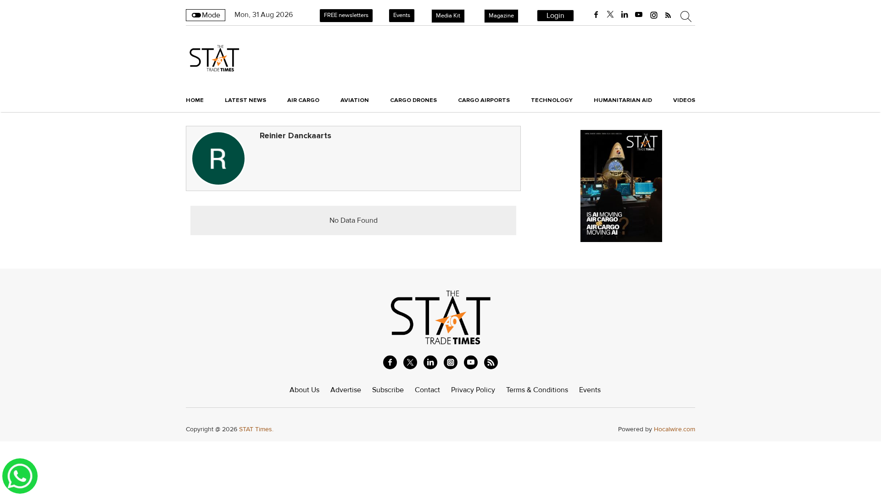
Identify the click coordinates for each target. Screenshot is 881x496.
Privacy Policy (473, 390)
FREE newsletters (346, 15)
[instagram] (653, 14)
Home (195, 100)
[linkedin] (624, 14)
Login (555, 15)
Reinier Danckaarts (295, 136)
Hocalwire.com (674, 429)
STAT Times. (256, 429)
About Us (304, 390)
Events (401, 15)
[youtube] (639, 14)
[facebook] (596, 14)
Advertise (345, 390)
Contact (427, 390)
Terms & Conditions (537, 390)
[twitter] (610, 14)
